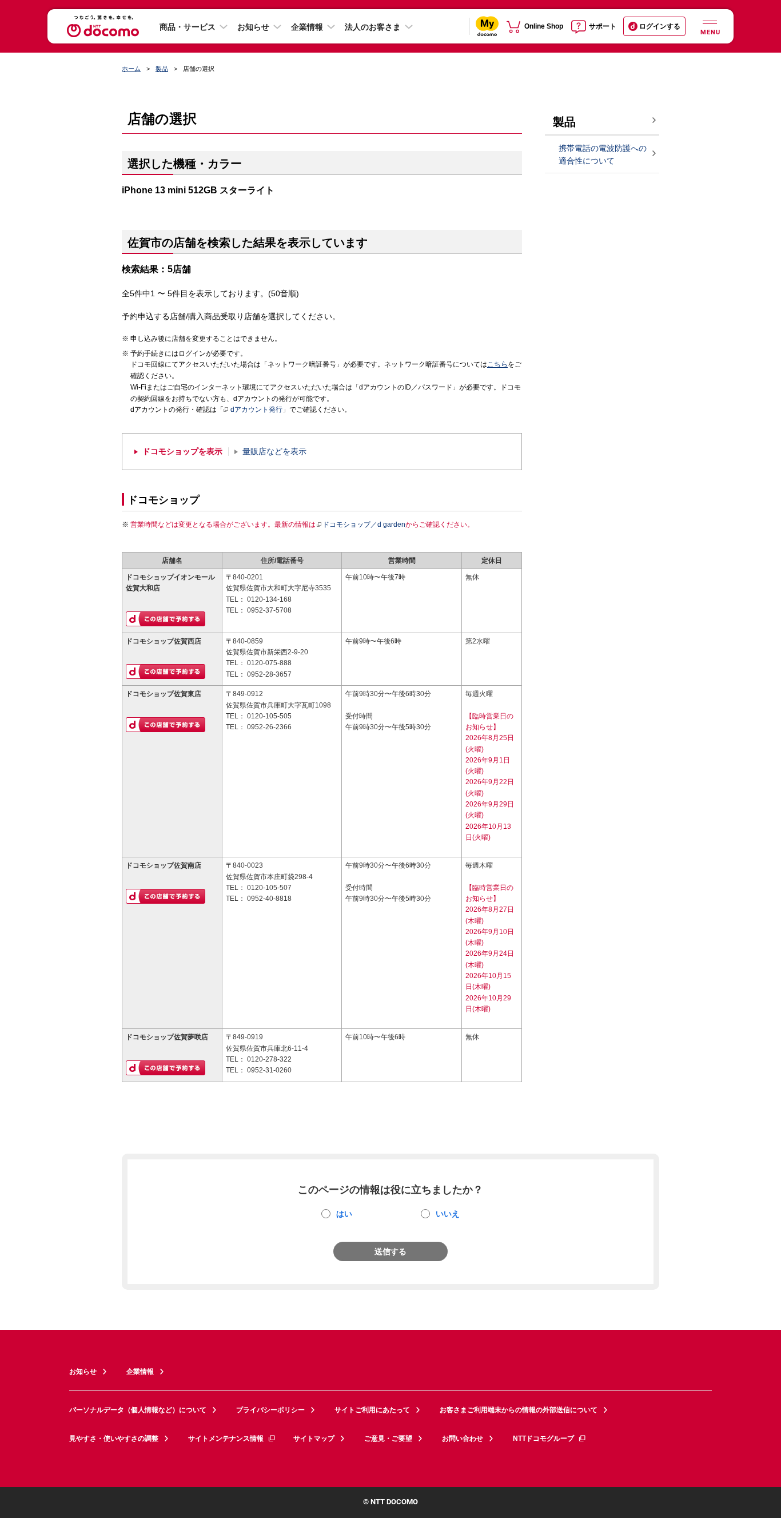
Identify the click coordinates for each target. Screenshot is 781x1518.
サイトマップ (313, 1438)
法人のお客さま (373, 26)
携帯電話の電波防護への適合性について (603, 155)
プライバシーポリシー (270, 1410)
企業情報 (307, 26)
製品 (162, 68)
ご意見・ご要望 (388, 1438)
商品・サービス (188, 26)
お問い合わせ (462, 1438)
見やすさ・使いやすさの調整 (113, 1438)
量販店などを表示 (274, 451)
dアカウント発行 (256, 410)
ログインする (659, 26)
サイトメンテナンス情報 (226, 1438)
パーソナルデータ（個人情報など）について (137, 1410)
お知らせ (253, 26)
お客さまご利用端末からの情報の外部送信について (518, 1410)
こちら (497, 364)
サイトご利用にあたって (372, 1410)
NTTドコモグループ (543, 1438)
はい (344, 1213)
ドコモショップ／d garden (363, 524)
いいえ (448, 1213)
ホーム (131, 68)
